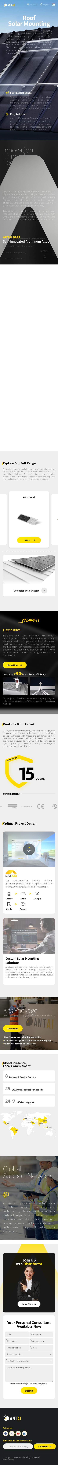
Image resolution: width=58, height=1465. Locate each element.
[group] (29, 519)
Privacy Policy (8, 1460)
